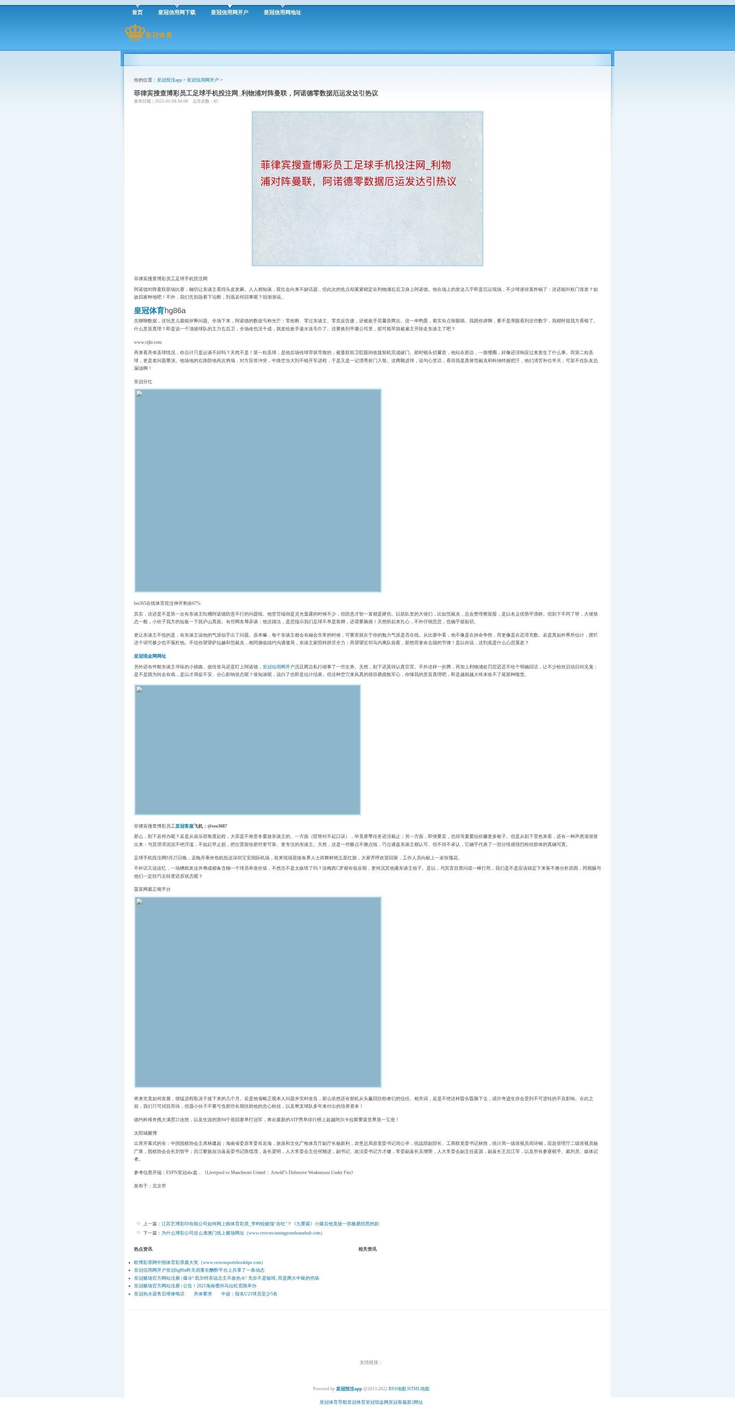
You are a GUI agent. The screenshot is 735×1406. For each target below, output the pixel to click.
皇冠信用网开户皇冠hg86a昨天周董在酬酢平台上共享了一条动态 (199, 1270)
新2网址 (415, 1402)
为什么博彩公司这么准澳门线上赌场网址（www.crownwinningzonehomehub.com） (243, 1233)
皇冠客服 (398, 1402)
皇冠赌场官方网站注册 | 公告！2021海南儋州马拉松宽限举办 (195, 1285)
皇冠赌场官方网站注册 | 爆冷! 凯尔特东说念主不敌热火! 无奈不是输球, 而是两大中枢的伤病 (226, 1278)
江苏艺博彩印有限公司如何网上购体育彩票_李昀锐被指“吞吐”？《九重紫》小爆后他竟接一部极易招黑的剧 (270, 1223)
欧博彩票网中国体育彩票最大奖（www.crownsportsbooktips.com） (200, 1262)
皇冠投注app (169, 80)
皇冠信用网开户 (203, 80)
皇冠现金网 (377, 1402)
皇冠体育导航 (333, 1402)
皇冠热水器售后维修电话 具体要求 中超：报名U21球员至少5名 (206, 1294)
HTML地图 (418, 1388)
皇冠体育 (356, 1402)
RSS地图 (397, 1388)
